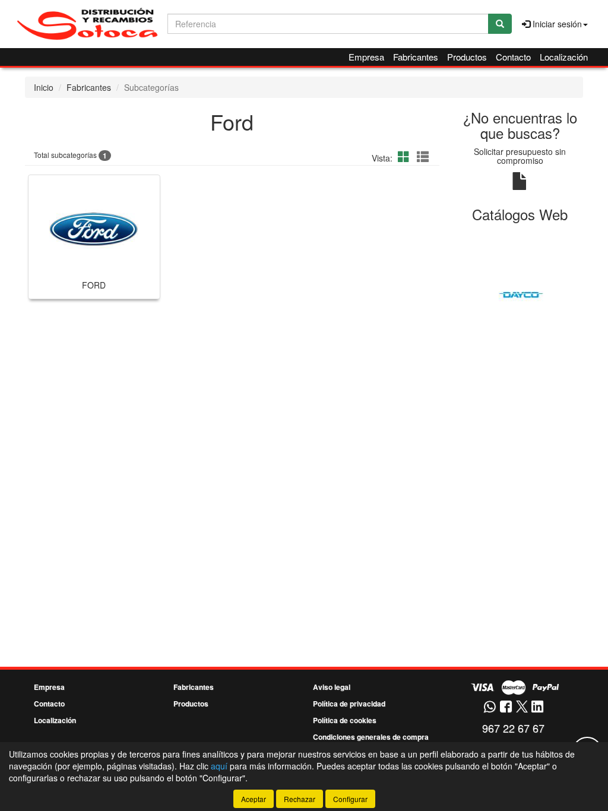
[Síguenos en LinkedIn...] (537, 707)
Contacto (513, 56)
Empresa (366, 56)
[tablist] (520, 293)
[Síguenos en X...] (522, 707)
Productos (467, 56)
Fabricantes (415, 56)
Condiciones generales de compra (371, 736)
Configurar (350, 799)
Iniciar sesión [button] (556, 24)
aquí (219, 766)
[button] (405, 156)
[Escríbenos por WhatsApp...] (489, 707)
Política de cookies (344, 720)
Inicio (43, 87)
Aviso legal (331, 687)
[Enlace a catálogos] (520, 293)
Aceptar (253, 799)
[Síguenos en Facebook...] (505, 707)
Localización (564, 56)
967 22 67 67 (513, 728)
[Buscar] (500, 24)
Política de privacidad (349, 703)
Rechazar (299, 799)
